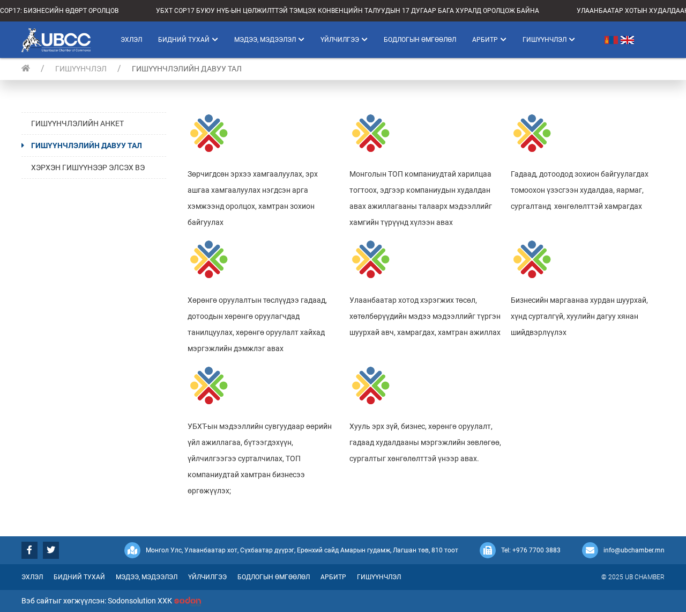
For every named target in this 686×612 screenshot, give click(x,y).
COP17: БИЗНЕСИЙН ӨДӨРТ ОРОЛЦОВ (59, 10)
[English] (629, 39)
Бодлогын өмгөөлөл (420, 39)
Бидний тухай (184, 39)
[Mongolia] (602, 39)
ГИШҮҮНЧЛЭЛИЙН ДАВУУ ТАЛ (86, 145)
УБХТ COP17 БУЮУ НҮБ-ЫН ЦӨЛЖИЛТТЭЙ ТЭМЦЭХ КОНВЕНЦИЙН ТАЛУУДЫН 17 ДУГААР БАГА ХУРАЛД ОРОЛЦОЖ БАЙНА (347, 10)
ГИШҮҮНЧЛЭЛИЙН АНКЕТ (77, 123)
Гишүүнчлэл (544, 39)
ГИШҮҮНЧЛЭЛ (81, 68)
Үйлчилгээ (339, 39)
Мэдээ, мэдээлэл (265, 39)
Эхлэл (131, 39)
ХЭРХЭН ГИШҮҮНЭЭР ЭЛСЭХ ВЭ (88, 167)
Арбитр (485, 39)
